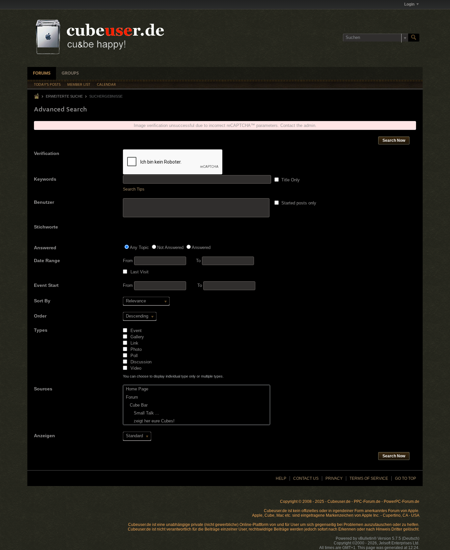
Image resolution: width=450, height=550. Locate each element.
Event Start (46, 285)
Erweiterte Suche (64, 96)
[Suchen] (413, 38)
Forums (41, 73)
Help (281, 478)
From (128, 260)
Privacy (334, 478)
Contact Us (306, 478)
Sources (43, 388)
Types (40, 330)
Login (409, 4)
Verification (46, 153)
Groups (70, 73)
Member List (78, 84)
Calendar (106, 84)
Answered (45, 247)
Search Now (393, 140)
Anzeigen (44, 435)
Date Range (47, 260)
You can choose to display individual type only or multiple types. (173, 376)
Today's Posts (47, 84)
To (199, 260)
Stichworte (46, 226)
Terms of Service (369, 478)
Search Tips (133, 189)
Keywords (45, 179)
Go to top (405, 478)
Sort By (42, 300)
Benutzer (44, 202)
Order (40, 316)
